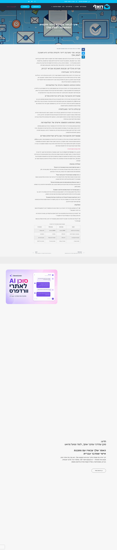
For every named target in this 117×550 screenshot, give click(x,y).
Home (79, 48)
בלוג (63, 7)
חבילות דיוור (69, 7)
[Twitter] (31, 1)
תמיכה (77, 7)
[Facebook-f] (34, 1)
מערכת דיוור (83, 7)
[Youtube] (28, 1)
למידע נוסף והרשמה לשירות (74, 149)
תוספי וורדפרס (57, 7)
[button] (83, 49)
